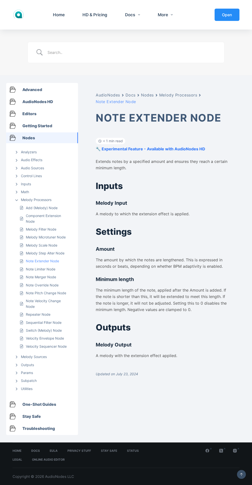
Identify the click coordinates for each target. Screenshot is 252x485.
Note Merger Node (41, 277)
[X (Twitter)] (222, 451)
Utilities (26, 389)
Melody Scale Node (41, 245)
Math (25, 192)
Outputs (27, 365)
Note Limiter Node (40, 269)
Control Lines (31, 176)
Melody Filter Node (41, 229)
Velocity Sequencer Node (46, 346)
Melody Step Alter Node (45, 253)
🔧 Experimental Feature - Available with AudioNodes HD (150, 148)
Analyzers (29, 152)
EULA (54, 451)
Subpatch (29, 380)
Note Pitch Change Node (46, 293)
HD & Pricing (94, 14)
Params (27, 373)
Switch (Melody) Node (44, 330)
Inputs (26, 184)
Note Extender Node (42, 261)
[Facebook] (208, 451)
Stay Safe (109, 451)
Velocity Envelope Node (45, 338)
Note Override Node (42, 285)
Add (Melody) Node (42, 208)
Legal (17, 459)
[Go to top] (241, 474)
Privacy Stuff (79, 451)
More (163, 14)
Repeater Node (38, 314)
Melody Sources (34, 357)
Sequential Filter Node (44, 322)
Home (59, 14)
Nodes (147, 95)
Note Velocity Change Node (43, 303)
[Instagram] (236, 451)
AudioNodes (108, 95)
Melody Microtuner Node (46, 237)
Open (227, 14)
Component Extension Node (43, 218)
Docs (130, 14)
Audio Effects (31, 160)
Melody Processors (36, 200)
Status (133, 451)
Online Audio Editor (48, 459)
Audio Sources (32, 168)
